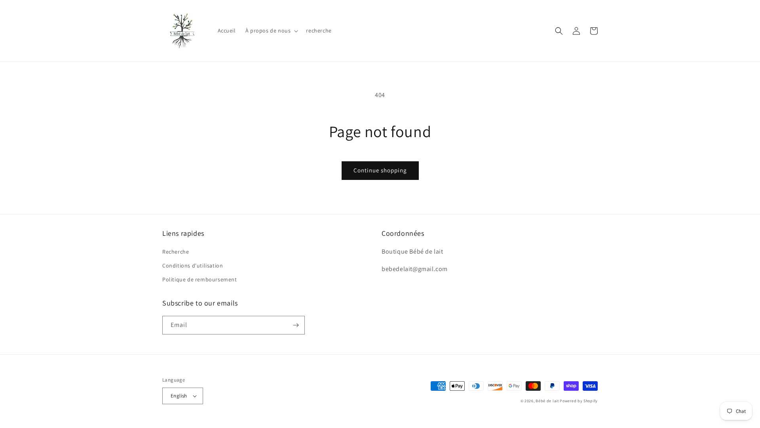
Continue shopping (380, 170)
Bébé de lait (548, 400)
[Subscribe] (295, 325)
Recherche (175, 251)
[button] (271, 30)
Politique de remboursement (199, 279)
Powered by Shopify (579, 400)
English (179, 395)
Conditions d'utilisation (192, 265)
